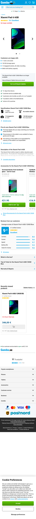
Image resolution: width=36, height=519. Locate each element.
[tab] (16, 53)
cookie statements (22, 499)
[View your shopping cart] (33, 2)
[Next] (32, 39)
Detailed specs (7, 121)
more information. (18, 424)
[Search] (33, 7)
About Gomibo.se (7, 427)
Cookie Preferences (28, 427)
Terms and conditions (12, 429)
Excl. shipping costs (12, 209)
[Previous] (4, 39)
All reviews (6, 252)
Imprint (20, 427)
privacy (12, 499)
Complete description (9, 159)
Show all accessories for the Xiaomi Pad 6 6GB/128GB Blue (18, 214)
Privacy (15, 427)
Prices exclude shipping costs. (18, 421)
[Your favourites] (30, 2)
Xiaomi (3, 14)
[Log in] (26, 2)
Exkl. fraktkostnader (12, 331)
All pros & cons (7, 143)
